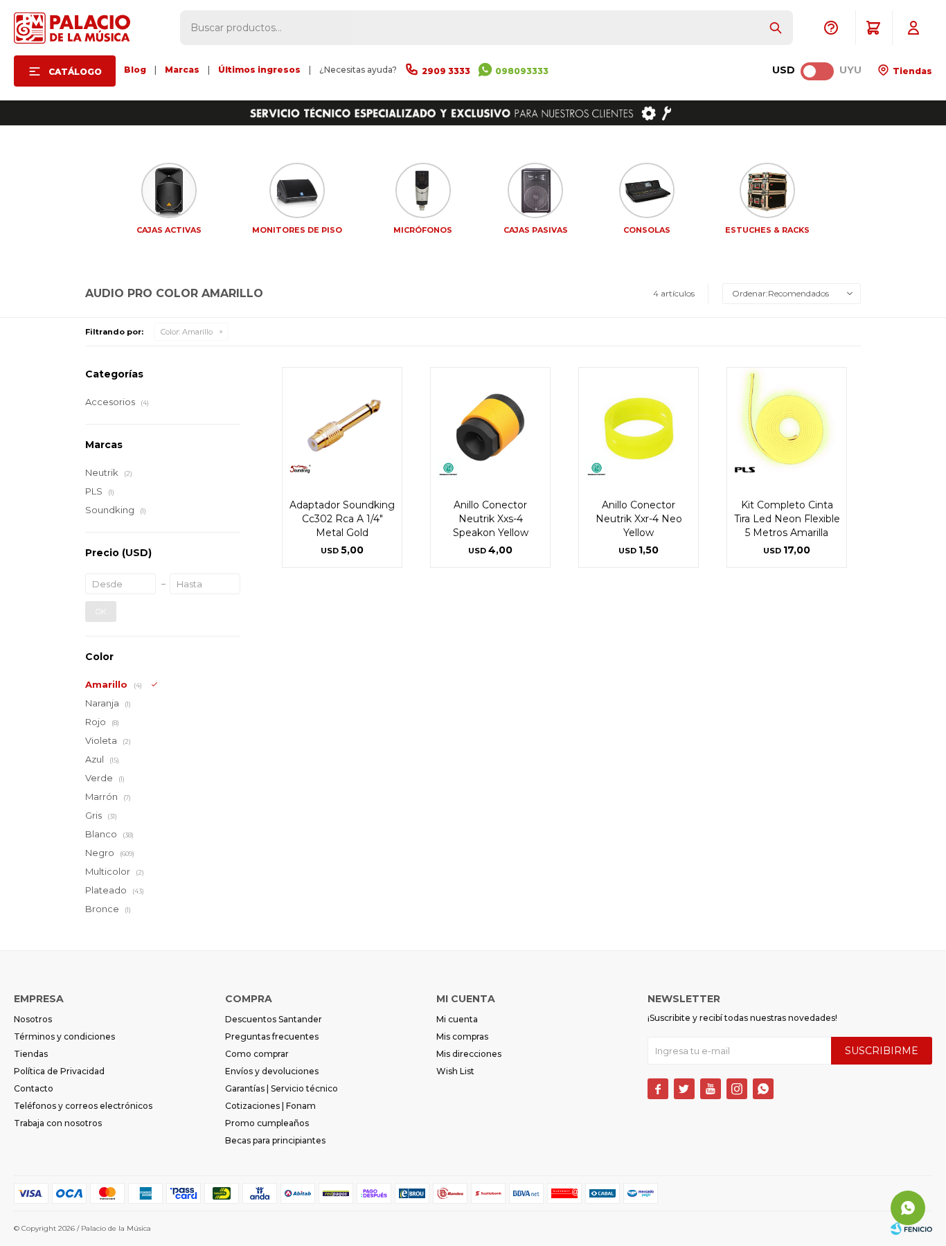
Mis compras (462, 1036)
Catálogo (75, 71)
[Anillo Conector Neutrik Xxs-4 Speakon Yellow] (490, 427)
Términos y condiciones (64, 1036)
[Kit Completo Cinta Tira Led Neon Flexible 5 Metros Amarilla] (786, 427)
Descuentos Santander (273, 1019)
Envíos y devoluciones (272, 1071)
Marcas (182, 69)
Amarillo (187, 332)
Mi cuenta (457, 1019)
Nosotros (33, 1019)
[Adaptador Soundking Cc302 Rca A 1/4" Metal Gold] (342, 427)
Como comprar (257, 1054)
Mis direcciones (468, 1054)
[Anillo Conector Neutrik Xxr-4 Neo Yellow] (638, 427)
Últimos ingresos (259, 69)
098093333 (521, 71)
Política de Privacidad (59, 1071)
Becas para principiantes (275, 1140)
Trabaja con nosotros (58, 1123)
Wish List (455, 1071)
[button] (775, 27)
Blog (135, 69)
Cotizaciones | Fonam (270, 1106)
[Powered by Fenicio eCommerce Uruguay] (911, 1228)
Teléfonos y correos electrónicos (83, 1106)
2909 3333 (446, 71)
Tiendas (911, 71)
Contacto (33, 1088)
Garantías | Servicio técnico (281, 1088)
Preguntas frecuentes (272, 1036)
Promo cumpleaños (267, 1123)
